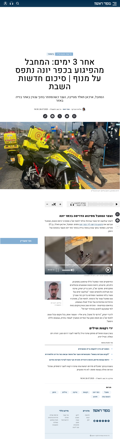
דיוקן (77, 415)
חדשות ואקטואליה (64, 54)
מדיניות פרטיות (53, 417)
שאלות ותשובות (55, 423)
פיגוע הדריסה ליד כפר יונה (91, 224)
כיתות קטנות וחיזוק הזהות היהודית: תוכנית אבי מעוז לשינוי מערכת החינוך (79, 359)
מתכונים (76, 425)
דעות (88, 417)
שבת (77, 420)
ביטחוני (51, 54)
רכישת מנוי (65, 420)
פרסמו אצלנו (54, 415)
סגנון (77, 422)
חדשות (87, 415)
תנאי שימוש (54, 420)
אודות (67, 417)
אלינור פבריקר (76, 109)
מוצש (77, 417)
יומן (88, 420)
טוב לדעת (76, 427)
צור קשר (66, 415)
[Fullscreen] (57, 270)
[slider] (66, 270)
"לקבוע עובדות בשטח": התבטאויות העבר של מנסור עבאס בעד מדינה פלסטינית (77, 354)
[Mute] (72, 270)
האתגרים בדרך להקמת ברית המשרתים (93, 349)
